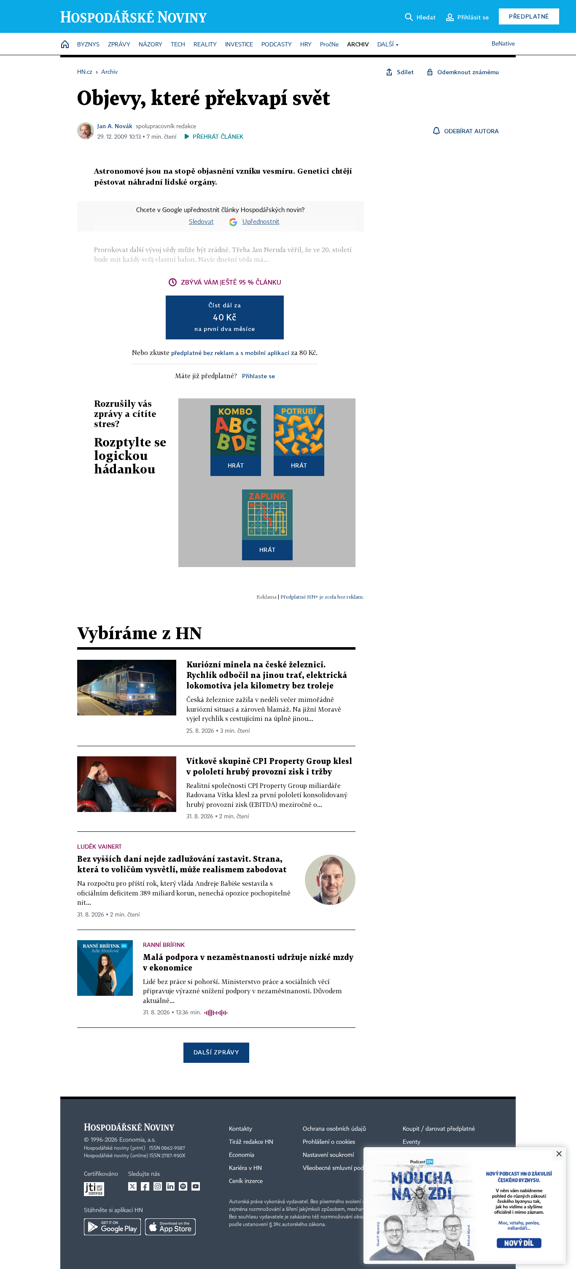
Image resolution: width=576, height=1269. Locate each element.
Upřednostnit (261, 222)
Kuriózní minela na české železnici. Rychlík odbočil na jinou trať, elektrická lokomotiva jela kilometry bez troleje (266, 675)
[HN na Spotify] (183, 1186)
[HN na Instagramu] (157, 1186)
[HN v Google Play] (112, 1226)
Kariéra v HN (245, 1168)
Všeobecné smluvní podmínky (341, 1168)
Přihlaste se (258, 375)
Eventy (411, 1142)
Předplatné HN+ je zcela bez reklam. (322, 597)
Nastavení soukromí (328, 1155)
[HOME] (65, 45)
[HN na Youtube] (195, 1186)
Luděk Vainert (99, 846)
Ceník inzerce (246, 1181)
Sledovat (201, 222)
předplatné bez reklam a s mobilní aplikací (230, 352)
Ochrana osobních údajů (334, 1129)
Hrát (236, 465)
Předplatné (529, 16)
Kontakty (240, 1129)
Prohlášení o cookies (329, 1142)
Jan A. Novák (114, 125)
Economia (241, 1155)
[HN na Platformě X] (132, 1186)
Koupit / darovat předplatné (439, 1129)
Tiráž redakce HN (251, 1142)
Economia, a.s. (137, 1140)
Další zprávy (216, 1052)
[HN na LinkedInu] (170, 1186)
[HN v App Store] (170, 1226)
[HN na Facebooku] (145, 1186)
